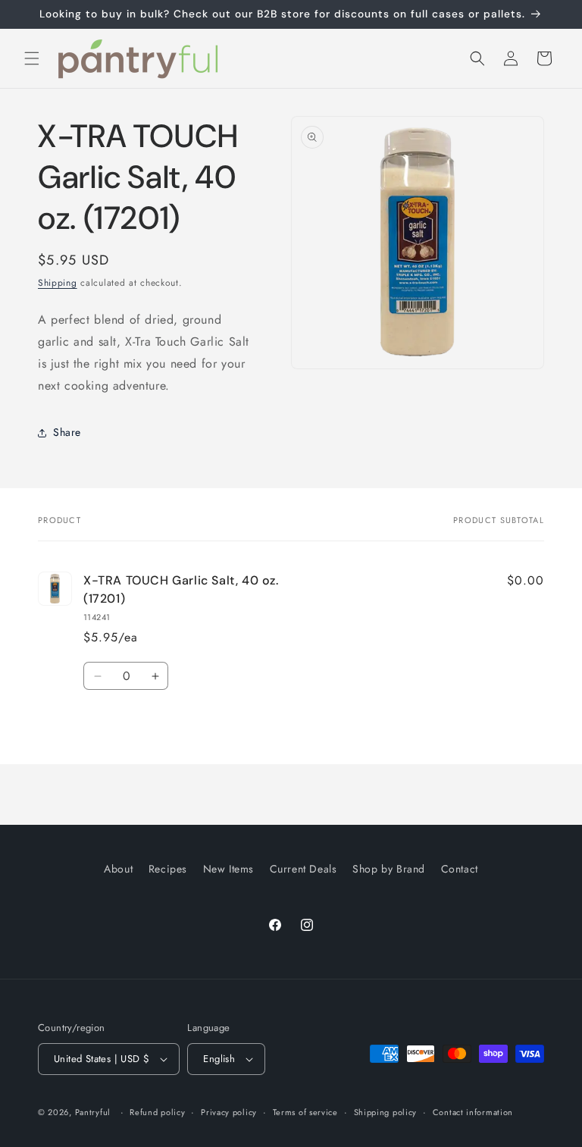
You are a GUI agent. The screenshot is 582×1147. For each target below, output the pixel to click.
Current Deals (303, 868)
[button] (31, 58)
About (118, 868)
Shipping (57, 283)
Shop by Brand (388, 868)
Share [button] (67, 432)
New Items (228, 868)
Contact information (473, 1112)
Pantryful (93, 1112)
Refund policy (157, 1112)
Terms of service (305, 1112)
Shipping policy (386, 1112)
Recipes (168, 868)
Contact (459, 868)
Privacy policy (229, 1112)
